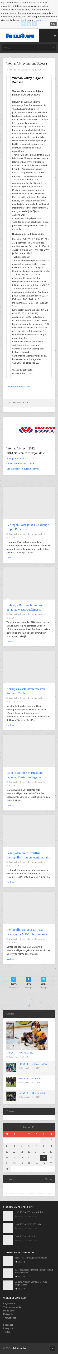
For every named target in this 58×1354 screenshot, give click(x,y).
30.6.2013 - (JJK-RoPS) (30, 1078)
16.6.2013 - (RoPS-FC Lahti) (32, 1093)
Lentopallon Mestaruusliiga (32, 534)
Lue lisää (10, 557)
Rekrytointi (8, 1314)
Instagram (8, 1328)
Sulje (53, 24)
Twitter (6, 1332)
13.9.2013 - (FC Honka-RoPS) (33, 1064)
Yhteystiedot (9, 1317)
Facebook (8, 1325)
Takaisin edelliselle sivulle (19, 386)
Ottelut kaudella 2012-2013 (20, 463)
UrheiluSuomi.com (19, 1348)
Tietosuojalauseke (12, 1307)
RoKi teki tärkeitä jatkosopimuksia (31, 1258)
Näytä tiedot (41, 20)
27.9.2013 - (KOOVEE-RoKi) (20, 1053)
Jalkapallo (25, 1068)
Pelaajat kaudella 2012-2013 (21, 458)
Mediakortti (9, 1310)
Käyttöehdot (9, 1303)
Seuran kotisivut (30, 468)
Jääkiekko (13, 1057)
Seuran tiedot (13, 468)
